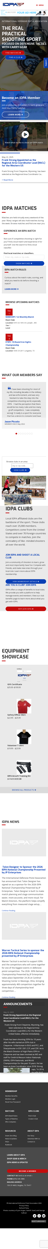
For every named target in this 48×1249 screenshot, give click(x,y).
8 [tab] (32, 433)
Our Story (30, 1136)
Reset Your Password (12, 1102)
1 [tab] (16, 433)
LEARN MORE (14, 114)
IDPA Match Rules (11, 1116)
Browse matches (18, 223)
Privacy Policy (24, 1206)
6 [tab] (27, 433)
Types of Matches (11, 1119)
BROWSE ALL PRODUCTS (23, 790)
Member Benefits (11, 1096)
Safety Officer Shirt (16, 715)
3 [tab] (21, 433)
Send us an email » (25, 1175)
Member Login (10, 1099)
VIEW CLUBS (19, 470)
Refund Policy (24, 1208)
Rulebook (8, 1145)
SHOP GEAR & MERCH (16, 1158)
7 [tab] (29, 433)
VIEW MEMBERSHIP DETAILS (25, 581)
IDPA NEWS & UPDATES (17, 1162)
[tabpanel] (24, 405)
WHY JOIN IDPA (25, 609)
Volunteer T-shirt (15, 745)
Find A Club (32, 1116)
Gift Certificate (14, 684)
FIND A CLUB (15, 57)
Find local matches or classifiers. (19, 253)
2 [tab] (18, 433)
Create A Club (33, 1119)
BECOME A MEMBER (27, 1171)
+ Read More (7, 180)
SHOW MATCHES (23, 263)
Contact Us (31, 1142)
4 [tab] (23, 433)
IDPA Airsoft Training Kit (19, 776)
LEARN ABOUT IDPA (16, 1155)
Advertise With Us (33, 1139)
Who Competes (10, 1122)
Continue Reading (8, 910)
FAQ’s (7, 1142)
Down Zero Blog (10, 1136)
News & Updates (11, 1139)
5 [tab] (25, 433)
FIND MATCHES (12, 53)
